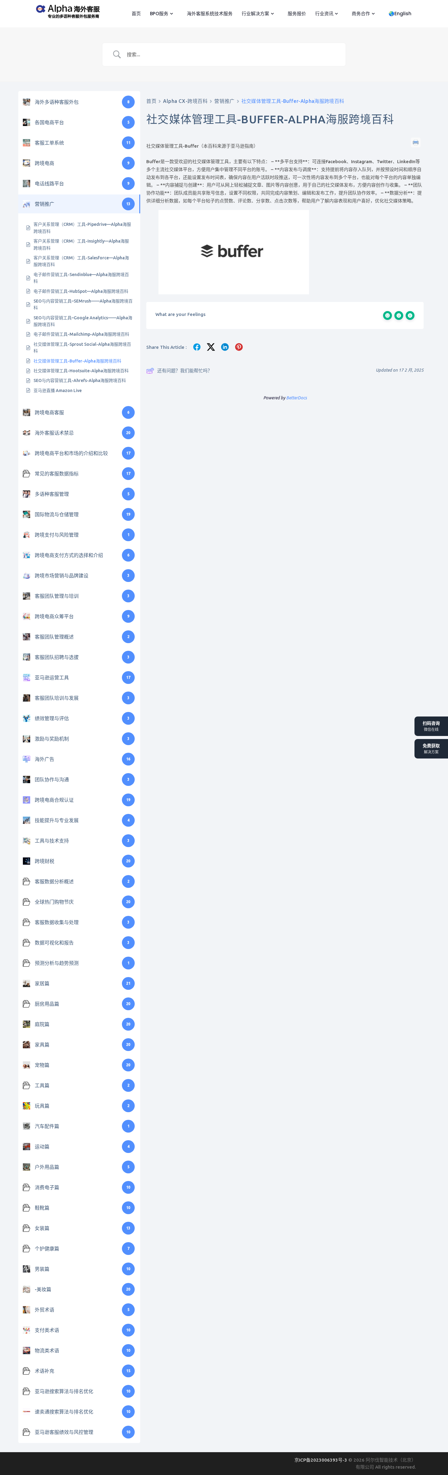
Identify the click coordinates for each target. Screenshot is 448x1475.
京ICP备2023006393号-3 (321, 1460)
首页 (135, 13)
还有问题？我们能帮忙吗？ (184, 370)
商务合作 (360, 13)
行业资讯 (323, 13)
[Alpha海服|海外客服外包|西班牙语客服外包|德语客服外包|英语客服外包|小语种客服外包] (67, 10)
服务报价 (296, 13)
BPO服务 (158, 13)
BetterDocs (296, 397)
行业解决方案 (254, 13)
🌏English (399, 13)
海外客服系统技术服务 (209, 13)
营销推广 (224, 101)
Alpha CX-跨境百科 (185, 101)
